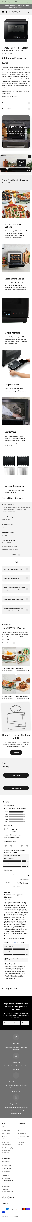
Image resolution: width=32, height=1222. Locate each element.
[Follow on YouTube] (11, 1197)
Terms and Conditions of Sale (8, 1191)
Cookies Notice (6, 1171)
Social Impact (22, 1133)
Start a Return (6, 1133)
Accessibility (6, 1186)
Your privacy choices (22, 1143)
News (19, 1130)
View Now (16, 752)
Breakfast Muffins (22, 696)
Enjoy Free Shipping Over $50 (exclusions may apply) (16, 2)
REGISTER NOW (16, 1113)
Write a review (21, 58)
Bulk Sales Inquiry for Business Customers (7, 1150)
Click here (12, 7)
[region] (16, 30)
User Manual (16, 775)
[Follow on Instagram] (8, 1197)
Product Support (16, 788)
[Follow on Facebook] (3, 1197)
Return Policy (6, 1161)
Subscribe (25, 1023)
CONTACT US (16, 1049)
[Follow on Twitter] (6, 1197)
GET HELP (16, 1069)
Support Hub (6, 1130)
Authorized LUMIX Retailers (23, 1138)
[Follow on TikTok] (14, 1197)
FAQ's (3, 1127)
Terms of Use (6, 1175)
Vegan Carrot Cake (8, 668)
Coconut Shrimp (7, 696)
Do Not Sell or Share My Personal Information (7, 1180)
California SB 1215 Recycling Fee (7, 1143)
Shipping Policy (6, 1165)
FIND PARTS (16, 1091)
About (20, 1127)
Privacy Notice (6, 1168)
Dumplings (19, 668)
